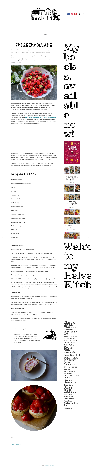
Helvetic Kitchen (49, 465)
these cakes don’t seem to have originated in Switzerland (40, 117)
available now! (71, 109)
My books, (73, 62)
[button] (16, 131)
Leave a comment (15, 444)
